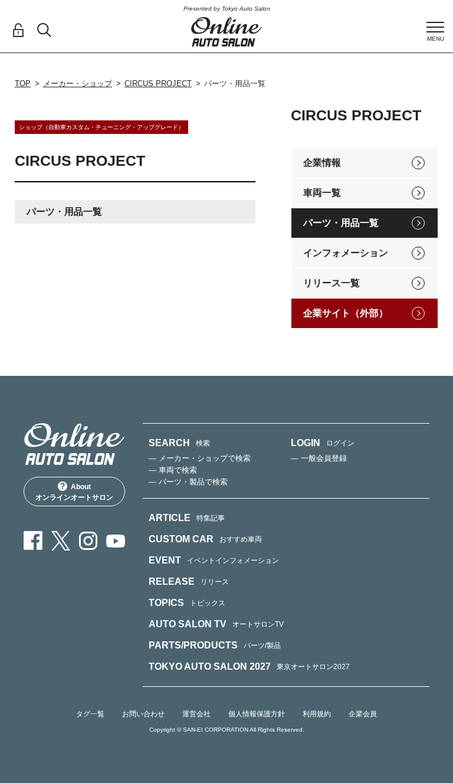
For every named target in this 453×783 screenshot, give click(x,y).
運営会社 (196, 714)
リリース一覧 (331, 283)
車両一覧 (322, 193)
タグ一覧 (90, 714)
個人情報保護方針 (256, 714)
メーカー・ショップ (77, 83)
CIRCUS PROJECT (158, 83)
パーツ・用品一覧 (341, 223)
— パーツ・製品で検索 (188, 482)
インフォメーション (345, 253)
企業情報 (322, 163)
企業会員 (363, 714)
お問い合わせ (143, 714)
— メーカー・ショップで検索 (200, 458)
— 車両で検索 (173, 470)
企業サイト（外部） (345, 313)
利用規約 (317, 714)
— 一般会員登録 (319, 458)
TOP (23, 83)
